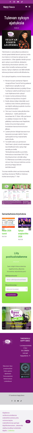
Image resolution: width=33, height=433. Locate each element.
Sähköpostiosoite (11, 276)
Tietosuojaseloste (8, 376)
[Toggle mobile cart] (26, 7)
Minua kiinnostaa (10, 285)
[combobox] (16, 289)
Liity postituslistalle (11, 294)
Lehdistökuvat (8, 381)
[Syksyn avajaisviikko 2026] (24, 223)
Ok (28, 421)
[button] (3, 229)
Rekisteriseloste (8, 378)
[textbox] (14, 289)
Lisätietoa (11, 430)
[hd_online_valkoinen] (16, 309)
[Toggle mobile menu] (29, 7)
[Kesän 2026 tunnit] (8, 223)
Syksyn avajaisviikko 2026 (23, 233)
